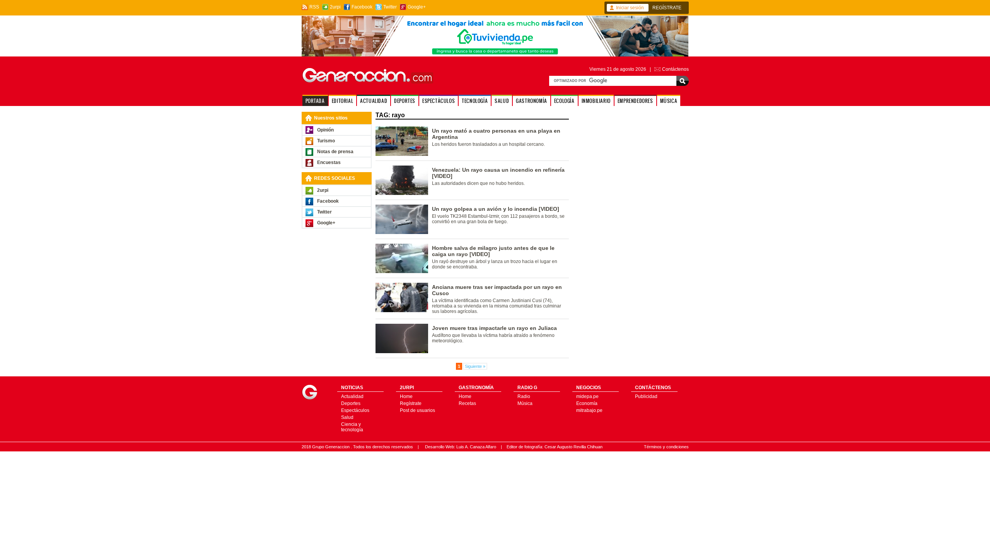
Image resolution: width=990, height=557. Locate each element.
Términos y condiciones (666, 446)
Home (406, 396)
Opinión (325, 130)
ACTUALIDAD (373, 100)
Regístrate (411, 403)
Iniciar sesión (630, 7)
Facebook (362, 7)
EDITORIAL (342, 100)
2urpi (335, 7)
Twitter (390, 7)
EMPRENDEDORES (635, 100)
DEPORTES (404, 100)
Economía (586, 403)
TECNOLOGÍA (475, 100)
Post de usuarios (417, 410)
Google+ (417, 7)
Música (525, 403)
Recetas (467, 403)
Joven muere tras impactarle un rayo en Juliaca (494, 328)
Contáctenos (675, 69)
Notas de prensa (335, 151)
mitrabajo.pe (589, 410)
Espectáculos (355, 410)
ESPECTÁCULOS (438, 100)
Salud (347, 417)
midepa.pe (587, 396)
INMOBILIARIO (596, 100)
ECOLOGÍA (564, 100)
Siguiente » (475, 366)
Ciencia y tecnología (352, 427)
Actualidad (352, 396)
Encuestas (329, 162)
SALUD (502, 100)
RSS (314, 7)
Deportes (350, 403)
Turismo (326, 141)
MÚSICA (669, 100)
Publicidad (646, 396)
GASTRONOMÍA (531, 100)
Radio (523, 396)
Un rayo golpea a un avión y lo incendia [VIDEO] (495, 209)
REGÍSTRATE (666, 7)
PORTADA (315, 100)
